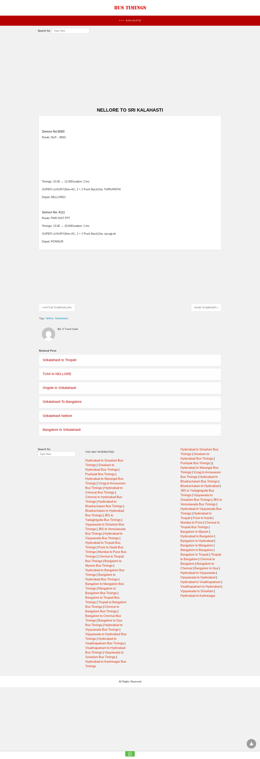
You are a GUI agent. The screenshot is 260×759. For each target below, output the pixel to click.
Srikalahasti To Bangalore (62, 402)
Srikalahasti (61, 318)
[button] (130, 21)
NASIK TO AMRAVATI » (206, 307)
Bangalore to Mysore (194, 531)
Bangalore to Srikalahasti (62, 430)
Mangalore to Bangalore (196, 550)
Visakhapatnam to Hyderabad (200, 586)
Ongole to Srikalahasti (59, 388)
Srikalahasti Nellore (57, 416)
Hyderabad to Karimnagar (197, 595)
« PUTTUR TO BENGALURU (57, 307)
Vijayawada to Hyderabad (197, 577)
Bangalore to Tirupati (194, 554)
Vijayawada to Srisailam (196, 591)
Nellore (49, 318)
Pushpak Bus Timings (100, 474)
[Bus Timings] (130, 10)
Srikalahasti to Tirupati (59, 360)
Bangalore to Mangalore (196, 545)
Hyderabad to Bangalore (197, 536)
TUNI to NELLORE (57, 374)
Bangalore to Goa (206, 568)
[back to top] (251, 744)
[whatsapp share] (130, 755)
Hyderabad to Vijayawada (197, 572)
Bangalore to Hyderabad (197, 540)
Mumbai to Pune (191, 522)
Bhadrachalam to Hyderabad (199, 486)
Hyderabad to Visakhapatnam (200, 582)
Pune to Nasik (202, 518)
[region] (129, 73)
